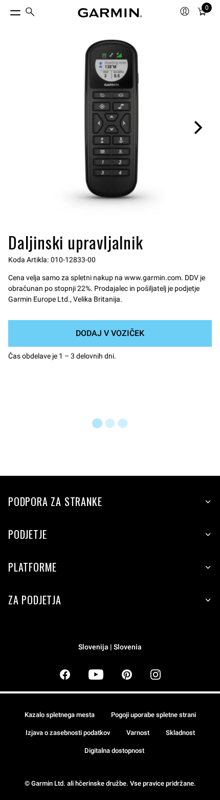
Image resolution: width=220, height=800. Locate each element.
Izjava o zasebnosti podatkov (68, 732)
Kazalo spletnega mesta (60, 715)
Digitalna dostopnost (114, 750)
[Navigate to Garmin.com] (110, 13)
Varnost (137, 732)
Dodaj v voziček (110, 333)
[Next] (198, 127)
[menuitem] (30, 13)
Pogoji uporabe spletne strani (153, 715)
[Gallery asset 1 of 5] (110, 127)
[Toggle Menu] (6, 10)
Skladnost (180, 732)
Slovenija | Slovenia (110, 647)
